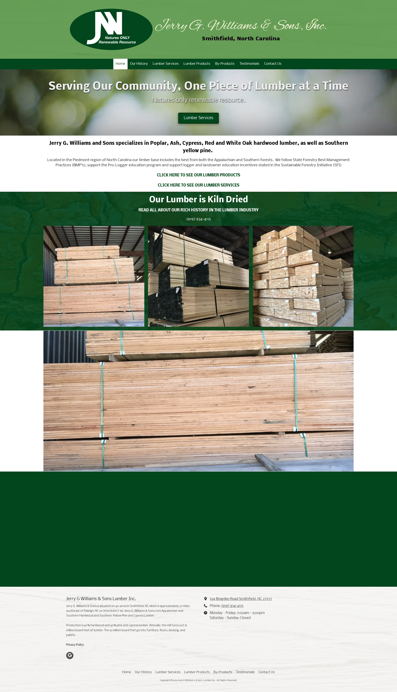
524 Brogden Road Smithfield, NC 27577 (241, 599)
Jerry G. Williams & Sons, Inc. (241, 26)
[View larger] (93, 276)
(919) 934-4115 (232, 606)
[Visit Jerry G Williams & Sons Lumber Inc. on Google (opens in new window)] (69, 655)
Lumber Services (198, 118)
